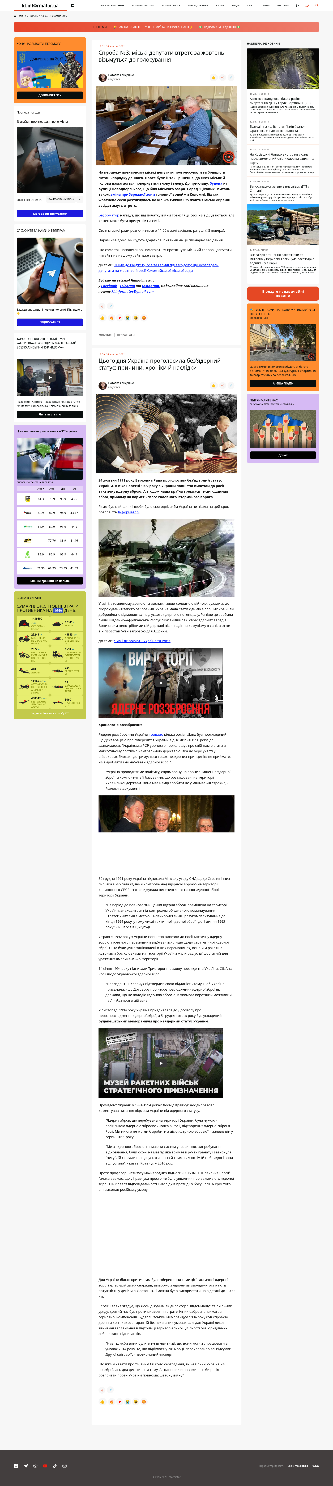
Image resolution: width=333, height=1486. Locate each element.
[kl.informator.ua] (40, 5)
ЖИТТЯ (220, 5)
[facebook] (16, 1466)
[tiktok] (55, 1466)
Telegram (127, 285)
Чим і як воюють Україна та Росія (142, 640)
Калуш (315, 1465)
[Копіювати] (231, 77)
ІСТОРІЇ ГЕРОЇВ (171, 5)
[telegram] (26, 1466)
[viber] (35, 1466)
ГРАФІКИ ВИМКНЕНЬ (112, 5)
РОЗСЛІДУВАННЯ (198, 5)
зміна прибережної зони (132, 194)
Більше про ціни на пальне (50, 581)
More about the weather (50, 214)
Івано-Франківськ (298, 1465)
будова (216, 183)
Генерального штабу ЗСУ (56, 713)
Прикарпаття (126, 334)
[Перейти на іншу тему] (307, 5)
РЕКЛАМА (283, 5)
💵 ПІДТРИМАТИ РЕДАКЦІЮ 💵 (219, 27)
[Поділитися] (222, 77)
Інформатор (109, 215)
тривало (156, 734)
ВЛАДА (236, 5)
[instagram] (64, 1466)
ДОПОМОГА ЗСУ (50, 95)
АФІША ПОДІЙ (283, 383)
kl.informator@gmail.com (133, 291)
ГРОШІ (251, 5)
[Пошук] (317, 5)
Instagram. (151, 285)
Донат (283, 455)
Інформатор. (128, 512)
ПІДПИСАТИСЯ (50, 322)
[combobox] (64, 199)
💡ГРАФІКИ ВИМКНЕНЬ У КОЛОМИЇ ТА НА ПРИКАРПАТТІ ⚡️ (153, 27)
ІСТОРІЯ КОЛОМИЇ (143, 5)
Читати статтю (50, 414)
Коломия (105, 334)
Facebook (109, 285)
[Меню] (72, 5)
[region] (50, 209)
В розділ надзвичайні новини (283, 293)
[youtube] (45, 1466)
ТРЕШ (266, 5)
